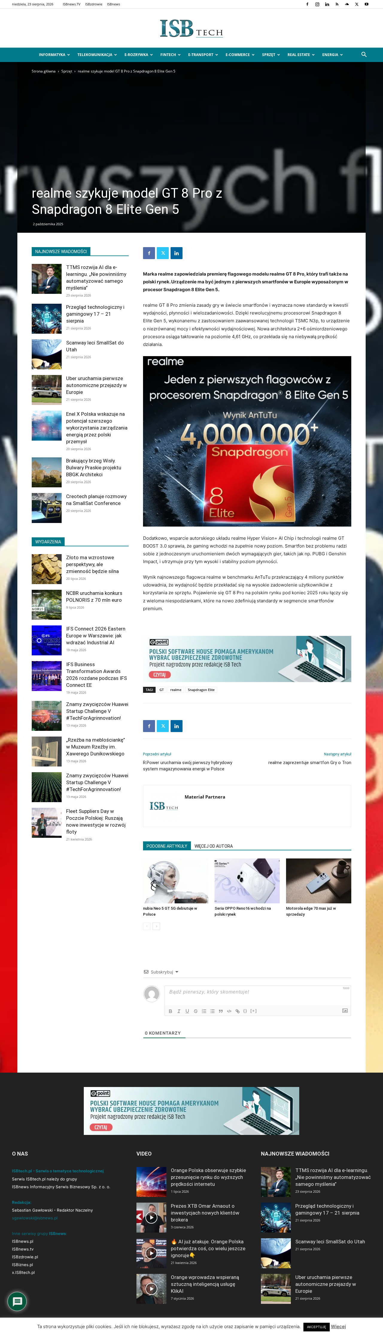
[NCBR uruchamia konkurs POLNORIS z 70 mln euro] (47, 605)
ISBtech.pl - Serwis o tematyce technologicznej (58, 1170)
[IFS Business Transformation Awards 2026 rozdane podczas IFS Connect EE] (47, 676)
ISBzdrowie (93, 4)
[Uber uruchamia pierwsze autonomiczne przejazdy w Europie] (47, 390)
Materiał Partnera (205, 797)
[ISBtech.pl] (191, 28)
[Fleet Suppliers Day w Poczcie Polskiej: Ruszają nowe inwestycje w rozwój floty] (47, 823)
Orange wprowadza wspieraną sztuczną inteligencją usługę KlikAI (205, 1284)
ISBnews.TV (71, 4)
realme (175, 689)
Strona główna (44, 71)
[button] (364, 55)
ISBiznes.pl (22, 1264)
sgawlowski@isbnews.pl (34, 1217)
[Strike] (196, 1011)
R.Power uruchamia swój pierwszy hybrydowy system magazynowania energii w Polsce (187, 766)
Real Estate (299, 54)
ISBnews (113, 4)
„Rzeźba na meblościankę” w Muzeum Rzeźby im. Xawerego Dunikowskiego (95, 747)
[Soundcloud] (346, 4)
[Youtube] (366, 4)
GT (161, 689)
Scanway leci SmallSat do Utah (330, 1242)
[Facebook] (307, 4)
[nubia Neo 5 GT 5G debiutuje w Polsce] (175, 880)
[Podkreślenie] (187, 1011)
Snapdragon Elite (201, 689)
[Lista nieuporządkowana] (212, 1011)
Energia (330, 54)
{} (245, 1011)
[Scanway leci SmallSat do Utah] (47, 354)
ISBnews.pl (22, 1241)
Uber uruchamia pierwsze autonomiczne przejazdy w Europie (96, 385)
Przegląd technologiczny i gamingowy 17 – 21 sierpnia (95, 314)
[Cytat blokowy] (221, 1011)
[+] (253, 1011)
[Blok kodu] (229, 1011)
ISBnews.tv (23, 1249)
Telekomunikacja (94, 54)
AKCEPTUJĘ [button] (316, 1327)
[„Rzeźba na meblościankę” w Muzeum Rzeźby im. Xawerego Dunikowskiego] (47, 751)
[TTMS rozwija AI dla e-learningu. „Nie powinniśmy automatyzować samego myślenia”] (47, 279)
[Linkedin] (327, 4)
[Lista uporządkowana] (204, 1011)
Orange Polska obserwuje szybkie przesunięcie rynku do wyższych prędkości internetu (208, 1177)
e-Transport (200, 54)
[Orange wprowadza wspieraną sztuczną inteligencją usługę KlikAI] (151, 1289)
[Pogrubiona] (170, 1011)
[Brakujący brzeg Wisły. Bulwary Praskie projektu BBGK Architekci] (47, 472)
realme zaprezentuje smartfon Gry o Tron (309, 762)
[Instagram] (317, 4)
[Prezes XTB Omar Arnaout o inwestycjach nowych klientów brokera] (151, 1218)
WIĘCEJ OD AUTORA (213, 846)
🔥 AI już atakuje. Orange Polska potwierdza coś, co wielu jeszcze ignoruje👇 (208, 1248)
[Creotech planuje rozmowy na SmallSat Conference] (47, 508)
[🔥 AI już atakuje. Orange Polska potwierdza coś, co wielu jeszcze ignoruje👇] (151, 1253)
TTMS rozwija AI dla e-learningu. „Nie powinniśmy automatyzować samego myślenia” (333, 1177)
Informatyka (52, 54)
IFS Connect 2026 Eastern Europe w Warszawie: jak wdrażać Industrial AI (95, 635)
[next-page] (156, 926)
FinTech (168, 54)
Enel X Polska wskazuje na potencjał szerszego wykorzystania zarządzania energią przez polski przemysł (96, 428)
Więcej (338, 1326)
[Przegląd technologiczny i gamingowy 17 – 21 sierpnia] (47, 319)
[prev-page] (147, 926)
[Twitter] (356, 4)
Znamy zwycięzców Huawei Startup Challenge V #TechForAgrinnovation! (97, 711)
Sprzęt (268, 54)
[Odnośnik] (237, 1011)
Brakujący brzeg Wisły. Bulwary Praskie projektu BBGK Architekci (93, 467)
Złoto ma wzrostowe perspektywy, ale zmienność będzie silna (92, 564)
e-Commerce (238, 54)
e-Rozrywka (136, 54)
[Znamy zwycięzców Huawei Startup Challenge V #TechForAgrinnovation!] (47, 716)
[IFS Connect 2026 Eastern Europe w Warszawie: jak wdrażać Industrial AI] (47, 640)
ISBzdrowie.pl (25, 1256)
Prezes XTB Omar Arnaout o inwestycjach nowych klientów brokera (205, 1213)
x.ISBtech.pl (23, 1272)
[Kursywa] (179, 1011)
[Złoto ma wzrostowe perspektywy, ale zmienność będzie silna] (47, 569)
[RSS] (336, 4)
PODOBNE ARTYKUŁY (167, 846)
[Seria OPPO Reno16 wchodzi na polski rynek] (247, 880)
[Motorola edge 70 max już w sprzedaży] (318, 880)
